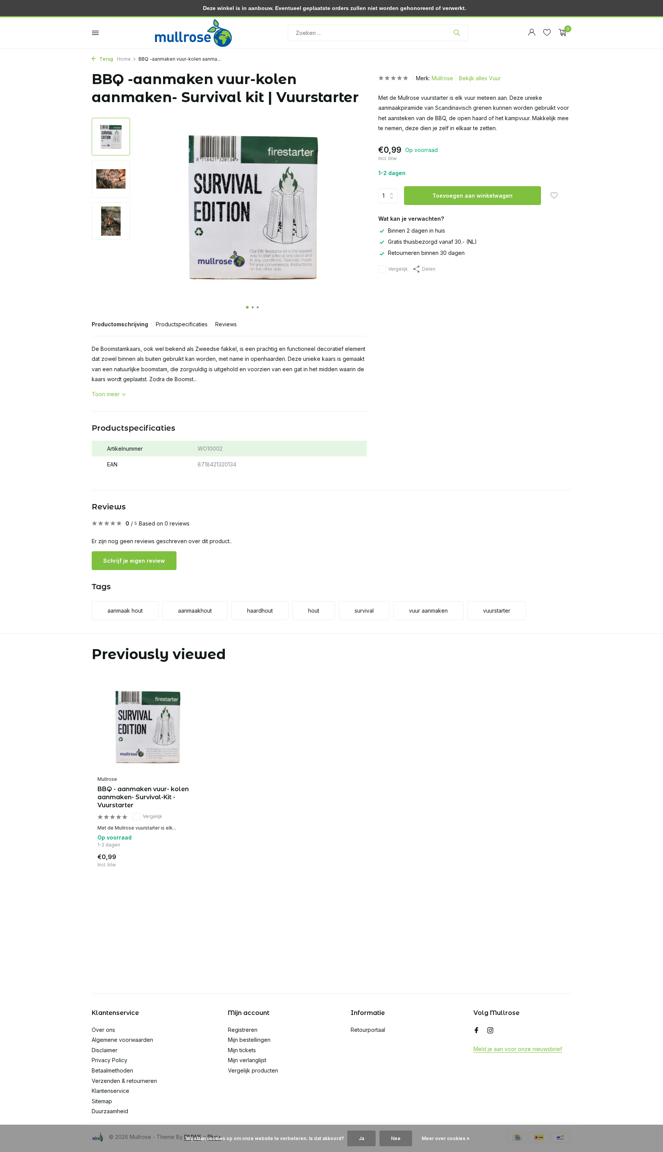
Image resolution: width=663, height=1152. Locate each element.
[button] (247, 307)
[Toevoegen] (183, 859)
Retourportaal (368, 1029)
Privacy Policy (109, 1060)
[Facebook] (476, 1030)
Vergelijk (398, 269)
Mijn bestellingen (249, 1039)
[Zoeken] (456, 32)
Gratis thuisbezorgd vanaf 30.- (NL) (432, 242)
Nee (396, 1138)
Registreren (242, 1029)
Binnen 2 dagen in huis (416, 230)
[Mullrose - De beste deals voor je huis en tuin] (193, 32)
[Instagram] (490, 1030)
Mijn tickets (242, 1050)
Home (124, 59)
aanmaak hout (125, 610)
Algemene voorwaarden (122, 1039)
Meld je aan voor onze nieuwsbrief (517, 1049)
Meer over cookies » (446, 1138)
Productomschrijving (120, 324)
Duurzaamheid (110, 1111)
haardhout (260, 610)
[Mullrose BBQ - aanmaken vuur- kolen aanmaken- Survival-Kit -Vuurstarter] (147, 727)
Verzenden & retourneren (124, 1081)
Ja (361, 1138)
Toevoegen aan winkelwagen (472, 195)
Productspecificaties (182, 324)
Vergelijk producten (253, 1070)
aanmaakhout (195, 610)
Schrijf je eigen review (134, 560)
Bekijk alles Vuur (480, 78)
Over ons (103, 1029)
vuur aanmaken (428, 610)
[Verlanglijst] (547, 32)
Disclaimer (104, 1050)
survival (364, 610)
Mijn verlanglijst (247, 1060)
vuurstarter (496, 610)
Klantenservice (110, 1091)
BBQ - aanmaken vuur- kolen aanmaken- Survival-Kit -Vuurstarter (143, 797)
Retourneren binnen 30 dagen (426, 253)
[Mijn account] (531, 32)
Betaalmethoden (112, 1070)
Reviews (226, 324)
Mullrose (442, 78)
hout (313, 610)
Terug (105, 59)
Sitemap (102, 1101)
